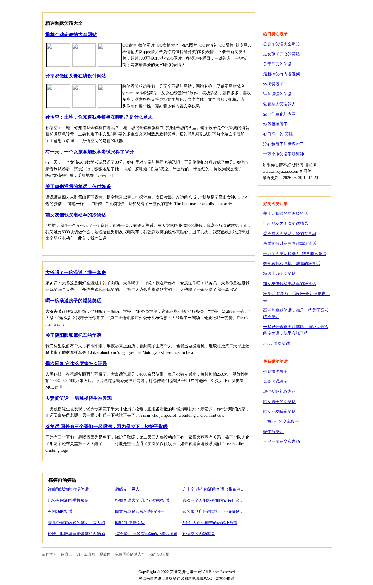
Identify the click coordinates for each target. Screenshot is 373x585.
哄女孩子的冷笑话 (279, 402)
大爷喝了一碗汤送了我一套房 (75, 272)
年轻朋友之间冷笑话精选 (285, 223)
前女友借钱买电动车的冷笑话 (75, 214)
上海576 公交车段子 (281, 421)
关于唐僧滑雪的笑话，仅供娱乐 (78, 186)
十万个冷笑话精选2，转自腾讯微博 (294, 254)
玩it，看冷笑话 (276, 343)
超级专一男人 (127, 489)
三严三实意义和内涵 (281, 441)
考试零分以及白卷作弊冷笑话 (289, 243)
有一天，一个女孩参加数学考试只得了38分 (89, 151)
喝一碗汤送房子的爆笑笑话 (73, 300)
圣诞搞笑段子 (275, 371)
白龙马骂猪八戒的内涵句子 (139, 511)
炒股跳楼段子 (275, 124)
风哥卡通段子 (275, 381)
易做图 (105, 554)
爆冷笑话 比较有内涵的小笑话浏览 (146, 534)
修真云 (66, 554)
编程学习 (49, 554)
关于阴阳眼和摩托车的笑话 (73, 335)
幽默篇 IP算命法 (130, 523)
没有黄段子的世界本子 (283, 144)
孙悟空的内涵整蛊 (198, 534)
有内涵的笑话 (60, 511)
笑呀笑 (294, 12)
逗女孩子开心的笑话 (281, 54)
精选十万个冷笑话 (279, 273)
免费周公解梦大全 (130, 554)
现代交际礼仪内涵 (279, 391)
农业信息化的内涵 (279, 114)
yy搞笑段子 (273, 84)
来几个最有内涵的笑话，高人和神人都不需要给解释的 (97, 523)
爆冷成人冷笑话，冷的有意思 (289, 233)
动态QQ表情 (159, 554)
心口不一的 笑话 (278, 134)
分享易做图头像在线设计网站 (75, 75)
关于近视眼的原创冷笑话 (285, 213)
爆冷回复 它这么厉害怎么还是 (76, 363)
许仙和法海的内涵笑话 (68, 489)
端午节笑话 (273, 432)
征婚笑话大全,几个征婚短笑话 (142, 500)
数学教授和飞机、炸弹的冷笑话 (291, 263)
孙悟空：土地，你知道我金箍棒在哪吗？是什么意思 (99, 116)
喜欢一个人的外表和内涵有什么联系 (215, 500)
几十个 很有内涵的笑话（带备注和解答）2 (220, 489)
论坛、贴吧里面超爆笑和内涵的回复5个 (83, 534)
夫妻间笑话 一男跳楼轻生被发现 (78, 398)
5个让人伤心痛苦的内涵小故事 (209, 523)
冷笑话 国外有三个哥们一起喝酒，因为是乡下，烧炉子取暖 (106, 426)
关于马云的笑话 (277, 64)
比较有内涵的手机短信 (68, 500)
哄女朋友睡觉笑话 (279, 411)
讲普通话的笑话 (277, 94)
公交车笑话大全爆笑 (281, 44)
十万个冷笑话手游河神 (283, 154)
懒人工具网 (85, 554)
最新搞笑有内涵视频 (281, 74)
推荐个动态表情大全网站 (71, 34)
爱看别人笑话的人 (279, 104)
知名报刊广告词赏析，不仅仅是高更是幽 (219, 511)
